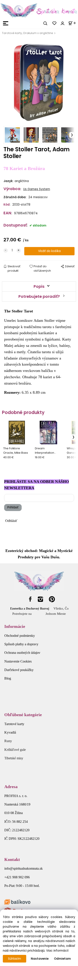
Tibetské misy (13, 758)
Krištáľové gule (15, 749)
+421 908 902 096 (17, 877)
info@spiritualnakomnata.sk (23, 868)
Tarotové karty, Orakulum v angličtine (27, 33)
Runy (8, 741)
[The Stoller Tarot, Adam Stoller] (39, 82)
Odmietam (62, 959)
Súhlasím (14, 959)
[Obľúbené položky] (54, 23)
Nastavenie (40, 959)
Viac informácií (57, 951)
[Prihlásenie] (62, 23)
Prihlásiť (12, 507)
